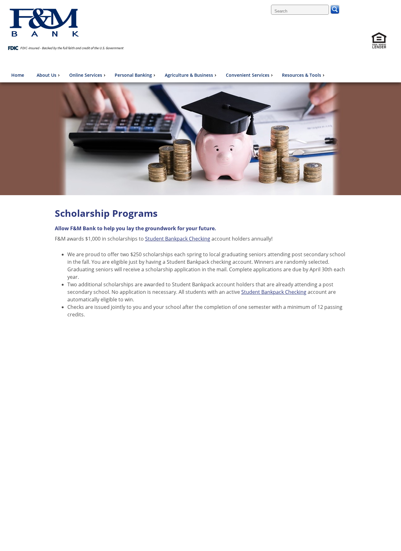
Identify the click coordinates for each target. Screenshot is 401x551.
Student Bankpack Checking (177, 238)
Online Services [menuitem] (85, 75)
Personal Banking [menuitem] (133, 75)
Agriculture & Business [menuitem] (189, 75)
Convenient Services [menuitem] (247, 75)
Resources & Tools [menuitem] (301, 75)
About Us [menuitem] (46, 75)
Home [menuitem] (17, 75)
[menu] (167, 75)
